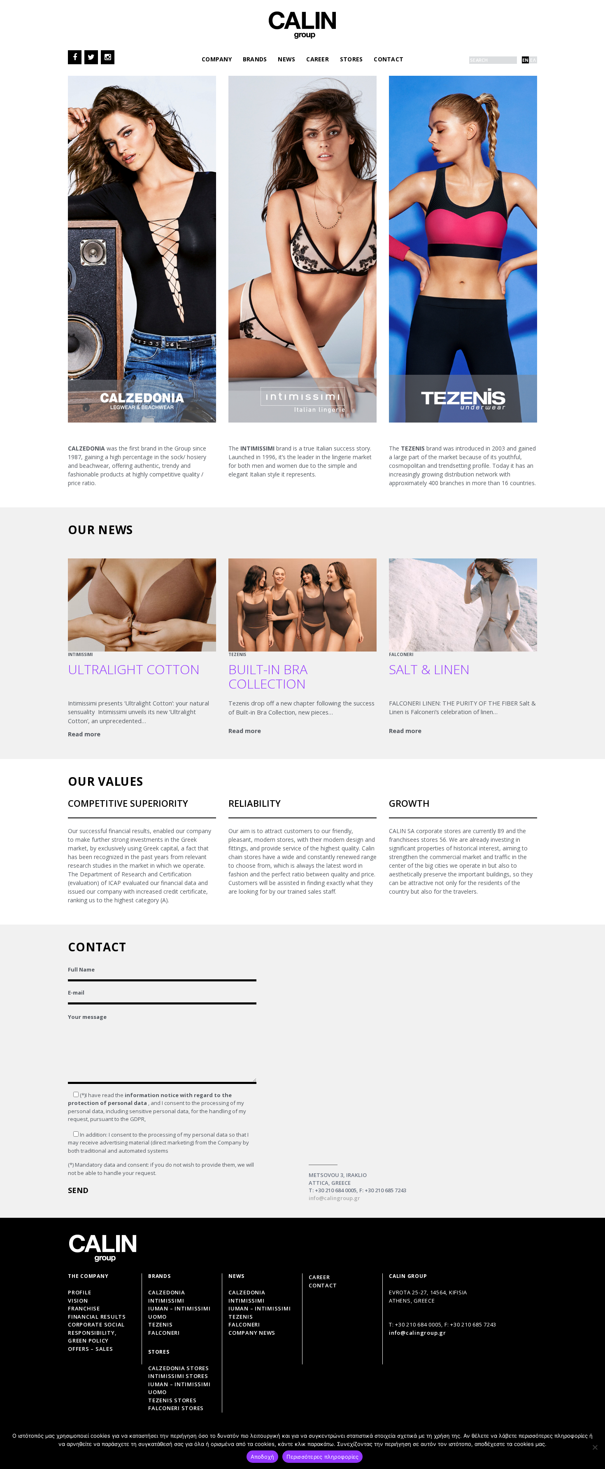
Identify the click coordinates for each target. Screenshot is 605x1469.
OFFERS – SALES (90, 1348)
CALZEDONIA (246, 1292)
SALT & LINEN (429, 669)
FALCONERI (401, 654)
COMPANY (217, 59)
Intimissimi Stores (178, 1376)
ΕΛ (533, 60)
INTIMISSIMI (80, 654)
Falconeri (164, 1332)
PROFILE (79, 1292)
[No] (595, 1447)
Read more (84, 734)
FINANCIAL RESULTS (97, 1316)
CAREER (317, 59)
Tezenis (160, 1325)
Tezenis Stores (172, 1400)
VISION (78, 1300)
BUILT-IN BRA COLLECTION (267, 676)
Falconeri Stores (176, 1408)
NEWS (286, 59)
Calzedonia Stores (178, 1368)
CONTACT (388, 59)
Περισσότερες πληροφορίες (322, 1456)
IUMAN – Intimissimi (259, 1309)
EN (525, 60)
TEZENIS (237, 654)
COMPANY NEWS (251, 1332)
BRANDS (255, 59)
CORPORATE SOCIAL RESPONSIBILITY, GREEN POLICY (96, 1333)
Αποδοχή (263, 1456)
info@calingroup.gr (334, 1198)
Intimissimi (166, 1300)
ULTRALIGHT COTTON (134, 669)
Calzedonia (166, 1292)
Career (319, 1277)
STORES (351, 59)
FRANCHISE (84, 1309)
